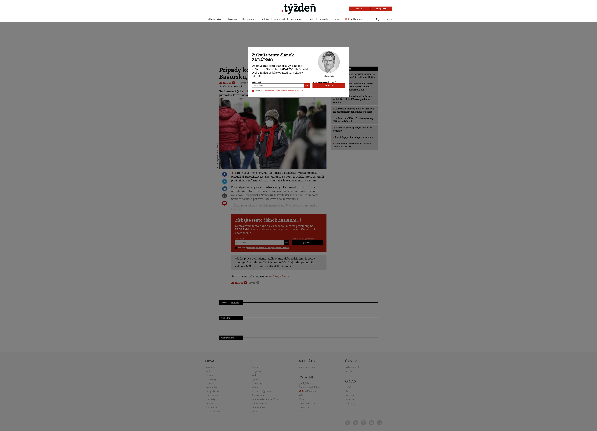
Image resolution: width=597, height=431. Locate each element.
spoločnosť (279, 19)
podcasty (324, 19)
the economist (249, 19)
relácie (311, 19)
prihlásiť (329, 85)
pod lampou (296, 19)
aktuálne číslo (215, 19)
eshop (337, 19)
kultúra (265, 19)
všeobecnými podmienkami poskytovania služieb (284, 91)
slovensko (232, 19)
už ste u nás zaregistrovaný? (324, 82)
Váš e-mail (256, 82)
